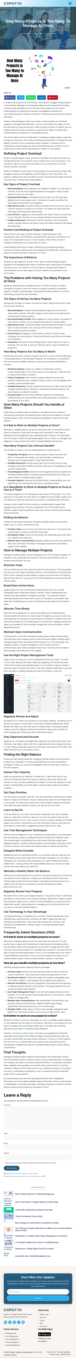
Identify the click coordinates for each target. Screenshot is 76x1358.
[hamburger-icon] (70, 3)
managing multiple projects (23, 1033)
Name (6, 1133)
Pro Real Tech (37, 1352)
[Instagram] (14, 1322)
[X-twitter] (18, 1322)
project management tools (23, 267)
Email (6, 1143)
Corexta (7, 662)
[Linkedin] (10, 1322)
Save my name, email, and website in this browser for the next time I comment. (30, 1163)
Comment (7, 1105)
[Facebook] (5, 1322)
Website (6, 1153)
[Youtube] (23, 1322)
